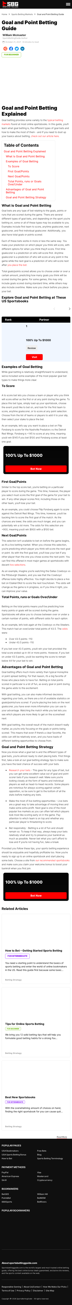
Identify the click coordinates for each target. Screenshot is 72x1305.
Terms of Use (8, 1290)
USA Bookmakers (10, 1151)
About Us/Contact (32, 1287)
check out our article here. (45, 136)
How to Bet (7, 1158)
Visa (39, 1172)
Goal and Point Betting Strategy (26, 197)
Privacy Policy (23, 1290)
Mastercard (42, 1176)
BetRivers (41, 1202)
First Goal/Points (18, 171)
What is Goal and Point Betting (25, 156)
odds (65, 628)
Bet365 (5, 1194)
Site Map (50, 1290)
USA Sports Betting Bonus (14, 1154)
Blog (39, 1154)
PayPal (5, 1172)
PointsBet (6, 1198)
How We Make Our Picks (54, 1287)
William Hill (42, 1194)
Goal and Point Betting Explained (25, 151)
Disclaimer (38, 1290)
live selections (17, 564)
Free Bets (41, 1151)
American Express (10, 1176)
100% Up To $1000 (38, 340)
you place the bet (17, 264)
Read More (62, 1137)
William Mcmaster (14, 35)
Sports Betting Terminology (50, 1158)
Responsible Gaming (11, 1287)
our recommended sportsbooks (52, 860)
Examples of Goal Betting (22, 161)
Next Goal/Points (18, 176)
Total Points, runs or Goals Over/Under (24, 183)
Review (32, 348)
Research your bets (19, 770)
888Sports (7, 1202)
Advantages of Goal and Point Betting (25, 191)
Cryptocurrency (44, 1180)
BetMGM (41, 1198)
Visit (34, 357)
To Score (13, 166)
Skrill (4, 1180)
